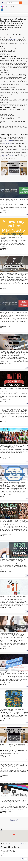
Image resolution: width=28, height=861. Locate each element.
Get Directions (24, 844)
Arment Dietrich (12, 39)
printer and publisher (7, 143)
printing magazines (8, 140)
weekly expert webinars (7, 155)
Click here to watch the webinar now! (8, 131)
